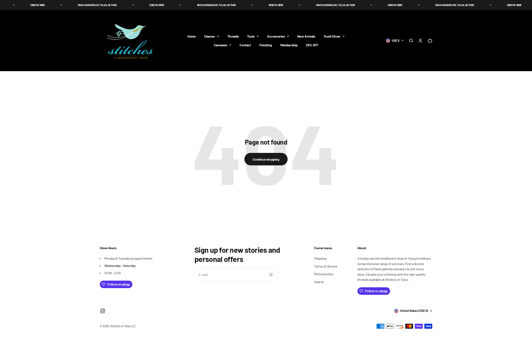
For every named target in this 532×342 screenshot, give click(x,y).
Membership (289, 45)
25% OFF (312, 45)
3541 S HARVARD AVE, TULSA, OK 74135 (83, 5)
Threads (233, 36)
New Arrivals (306, 36)
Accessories (276, 36)
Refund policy (323, 274)
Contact (245, 45)
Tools (251, 36)
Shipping (320, 258)
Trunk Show (332, 36)
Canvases (220, 45)
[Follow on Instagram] (102, 311)
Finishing (265, 45)
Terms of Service (325, 266)
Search (319, 282)
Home (191, 36)
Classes (209, 36)
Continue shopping (266, 159)
